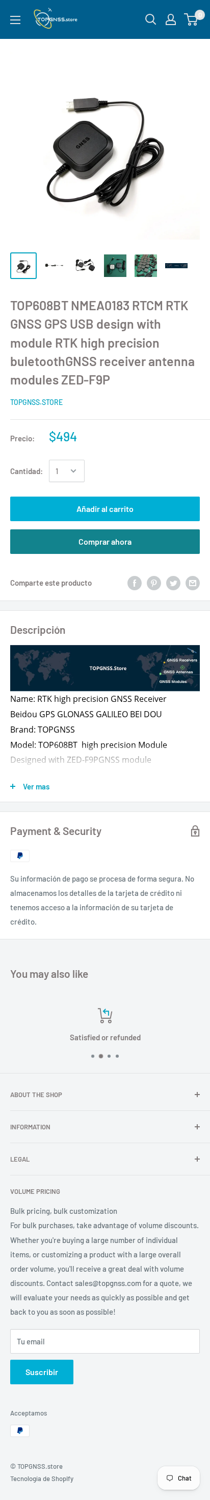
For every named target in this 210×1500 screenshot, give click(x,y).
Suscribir (41, 1372)
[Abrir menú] (15, 20)
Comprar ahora (105, 541)
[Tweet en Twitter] (173, 582)
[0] (191, 19)
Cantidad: (26, 471)
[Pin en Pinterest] (154, 582)
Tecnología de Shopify (41, 1478)
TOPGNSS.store (36, 402)
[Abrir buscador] (150, 19)
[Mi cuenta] (171, 19)
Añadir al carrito (105, 508)
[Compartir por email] (193, 582)
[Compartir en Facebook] (134, 582)
